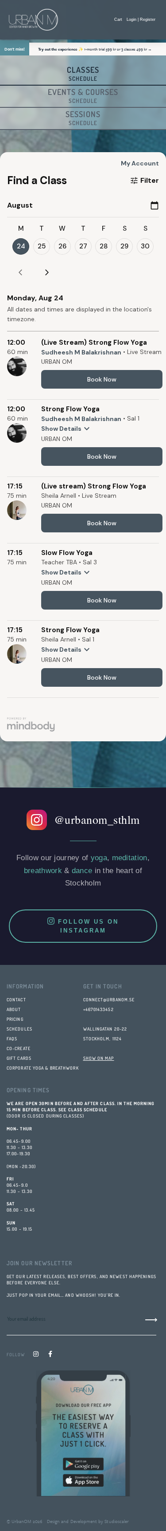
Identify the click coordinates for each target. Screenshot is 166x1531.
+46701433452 (98, 1009)
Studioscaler (116, 1521)
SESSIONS (83, 117)
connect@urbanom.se (109, 999)
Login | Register (141, 19)
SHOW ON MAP (98, 1058)
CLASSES (83, 73)
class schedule (87, 1109)
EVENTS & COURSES (83, 95)
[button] (81, 20)
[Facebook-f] (50, 1354)
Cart (118, 19)
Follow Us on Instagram (88, 926)
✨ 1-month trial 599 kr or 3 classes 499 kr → (95, 49)
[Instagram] (36, 1354)
